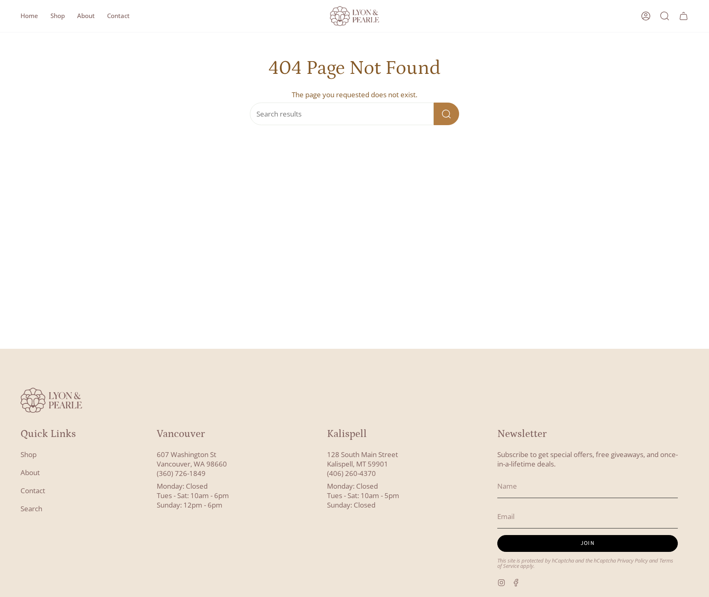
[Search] (446, 114)
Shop (29, 454)
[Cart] (683, 16)
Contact (33, 490)
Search (31, 508)
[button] (57, 16)
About (30, 472)
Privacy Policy (632, 560)
